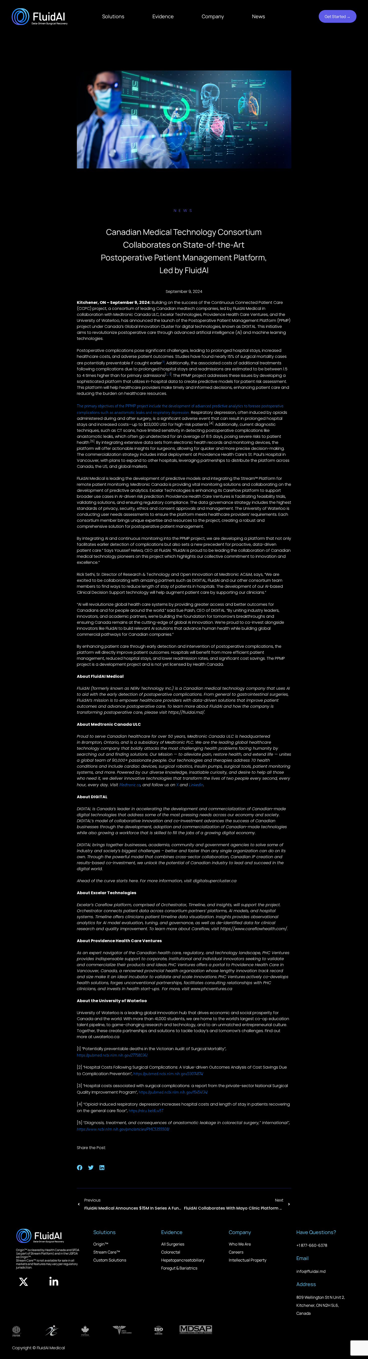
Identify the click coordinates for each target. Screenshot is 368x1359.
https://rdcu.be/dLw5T (146, 1110)
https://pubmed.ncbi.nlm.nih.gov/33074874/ (168, 1073)
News (258, 16)
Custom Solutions (109, 1260)
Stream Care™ (106, 1252)
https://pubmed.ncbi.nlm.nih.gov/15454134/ (173, 1092)
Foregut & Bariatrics (179, 1268)
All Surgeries (172, 1244)
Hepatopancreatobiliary (183, 1260)
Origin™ (100, 1244)
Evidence (163, 16)
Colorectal (170, 1252)
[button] (80, 1168)
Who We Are (240, 1244)
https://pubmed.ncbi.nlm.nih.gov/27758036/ (112, 1055)
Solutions (113, 16)
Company (213, 16)
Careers (236, 1252)
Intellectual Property (247, 1260)
